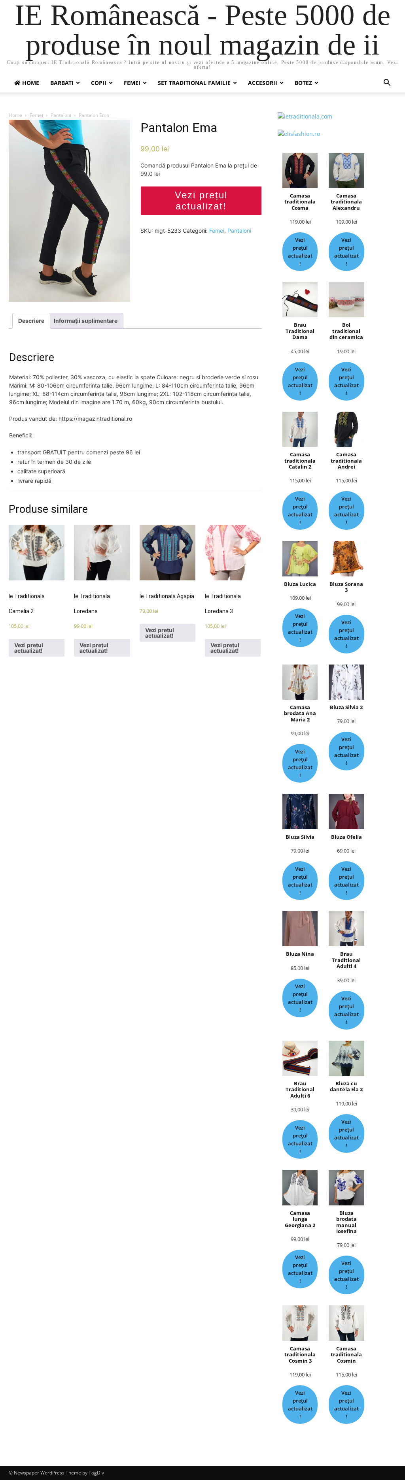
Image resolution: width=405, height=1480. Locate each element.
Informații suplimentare (85, 320)
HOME (30, 83)
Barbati (62, 83)
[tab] (31, 321)
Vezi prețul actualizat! (201, 200)
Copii (98, 83)
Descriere (31, 320)
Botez (303, 83)
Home (15, 115)
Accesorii (262, 83)
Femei (132, 83)
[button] (386, 83)
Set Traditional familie (194, 83)
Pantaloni (61, 115)
